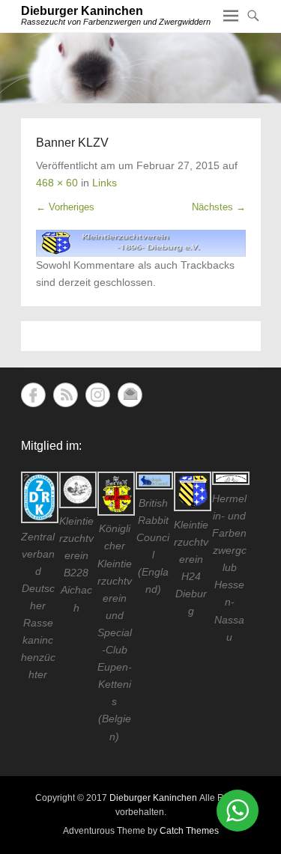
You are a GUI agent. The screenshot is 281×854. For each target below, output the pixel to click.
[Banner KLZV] (141, 243)
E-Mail (130, 394)
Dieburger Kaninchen (82, 10)
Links (104, 183)
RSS (65, 394)
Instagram (97, 394)
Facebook (33, 394)
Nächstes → (219, 207)
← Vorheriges (65, 207)
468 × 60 (57, 183)
